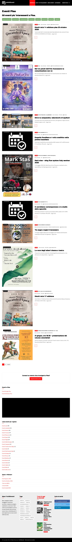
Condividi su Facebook (62, 501)
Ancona (45, 531)
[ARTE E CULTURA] (17, 266)
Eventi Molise (5, 467)
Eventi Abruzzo (5, 455)
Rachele (65, 114)
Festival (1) (31, 19)
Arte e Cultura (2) (7, 19)
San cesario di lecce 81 (24, 504)
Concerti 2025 (5, 485)
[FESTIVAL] (17, 233)
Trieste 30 (32, 517)
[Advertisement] (36, 408)
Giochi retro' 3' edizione (44, 296)
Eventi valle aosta (6, 469)
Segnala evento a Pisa (36, 378)
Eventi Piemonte (5, 435)
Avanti (8, 364)
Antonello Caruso (49, 293)
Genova (45, 519)
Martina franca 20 (29, 519)
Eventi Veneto (5, 430)
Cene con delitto (5, 483)
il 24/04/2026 (43, 65)
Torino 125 (28, 502)
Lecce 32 (21, 517)
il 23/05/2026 (37, 157)
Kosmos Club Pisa (47, 157)
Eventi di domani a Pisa (7, 393)
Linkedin (59, 507)
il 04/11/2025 (41, 247)
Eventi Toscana (5, 432)
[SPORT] (17, 175)
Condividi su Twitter (61, 504)
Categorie (57, 2)
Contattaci (65, 2)
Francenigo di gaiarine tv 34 (25, 515)
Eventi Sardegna (5, 453)
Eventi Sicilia (5, 448)
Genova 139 (22, 502)
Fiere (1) (38, 19)
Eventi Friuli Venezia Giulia (8, 451)
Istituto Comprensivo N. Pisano (57, 65)
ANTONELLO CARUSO (55, 24)
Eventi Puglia (5, 439)
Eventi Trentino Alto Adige (8, 446)
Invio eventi (51, 2)
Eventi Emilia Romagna (7, 442)
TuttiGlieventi (21, 539)
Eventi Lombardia (6, 428)
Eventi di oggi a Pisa (6, 391)
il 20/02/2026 (37, 134)
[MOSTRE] (17, 42)
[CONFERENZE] (17, 87)
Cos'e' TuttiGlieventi (41, 2)
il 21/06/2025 (37, 332)
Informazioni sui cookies (30, 539)
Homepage (32, 2)
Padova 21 (22, 519)
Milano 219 (27, 500)
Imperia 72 (28, 506)
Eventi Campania (5, 444)
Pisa (36, 24)
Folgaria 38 (22, 511)
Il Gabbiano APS (53, 247)
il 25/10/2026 (43, 24)
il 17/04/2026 (55, 114)
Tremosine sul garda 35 (24, 513)
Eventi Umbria (5, 462)
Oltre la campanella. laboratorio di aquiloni (52, 118)
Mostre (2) (44, 19)
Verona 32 (27, 517)
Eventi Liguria (5, 437)
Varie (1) (57, 19)
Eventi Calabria (5, 465)
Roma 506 (22, 500)
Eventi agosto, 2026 (6, 478)
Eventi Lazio (4, 425)
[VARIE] (17, 120)
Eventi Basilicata (5, 458)
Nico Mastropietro (49, 332)
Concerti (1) (15, 19)
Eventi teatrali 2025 (6, 487)
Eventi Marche (5, 460)
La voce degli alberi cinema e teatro (49, 250)
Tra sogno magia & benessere (47, 230)
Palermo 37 (28, 511)
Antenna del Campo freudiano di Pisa (50, 134)
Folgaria (46, 505)
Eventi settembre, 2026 (7, 481)
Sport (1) (51, 19)
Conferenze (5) (23, 19)
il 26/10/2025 (37, 293)
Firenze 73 (22, 506)
